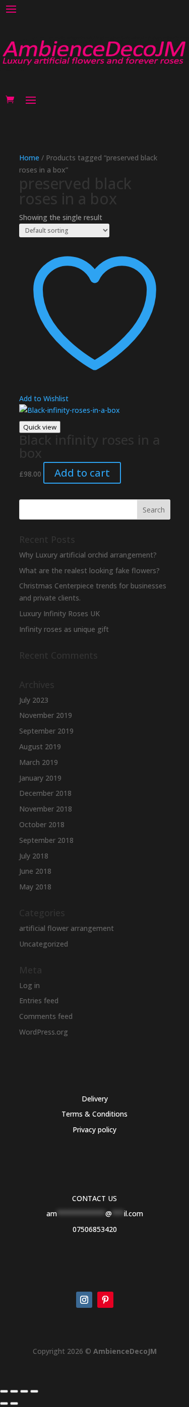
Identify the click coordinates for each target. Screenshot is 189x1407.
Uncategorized (43, 944)
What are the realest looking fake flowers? (89, 570)
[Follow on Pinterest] (105, 1300)
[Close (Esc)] (34, 1391)
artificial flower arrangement (66, 928)
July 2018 (33, 856)
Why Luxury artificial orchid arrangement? (88, 555)
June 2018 (35, 871)
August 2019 (40, 746)
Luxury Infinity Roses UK (59, 613)
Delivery (95, 1098)
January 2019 (40, 778)
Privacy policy (94, 1129)
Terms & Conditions (94, 1114)
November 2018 (45, 809)
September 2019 (46, 731)
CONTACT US (94, 1198)
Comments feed (46, 1016)
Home (29, 157)
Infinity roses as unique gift (64, 629)
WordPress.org (43, 1032)
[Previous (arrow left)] (4, 1403)
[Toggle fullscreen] (14, 1391)
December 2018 (45, 793)
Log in (29, 985)
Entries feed (38, 1000)
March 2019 (38, 762)
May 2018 (35, 886)
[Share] (24, 1391)
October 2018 (42, 824)
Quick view (39, 427)
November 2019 (45, 715)
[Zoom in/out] (4, 1391)
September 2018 (46, 840)
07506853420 (95, 1229)
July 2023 (33, 700)
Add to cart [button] (82, 473)
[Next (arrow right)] (14, 1403)
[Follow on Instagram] (84, 1300)
